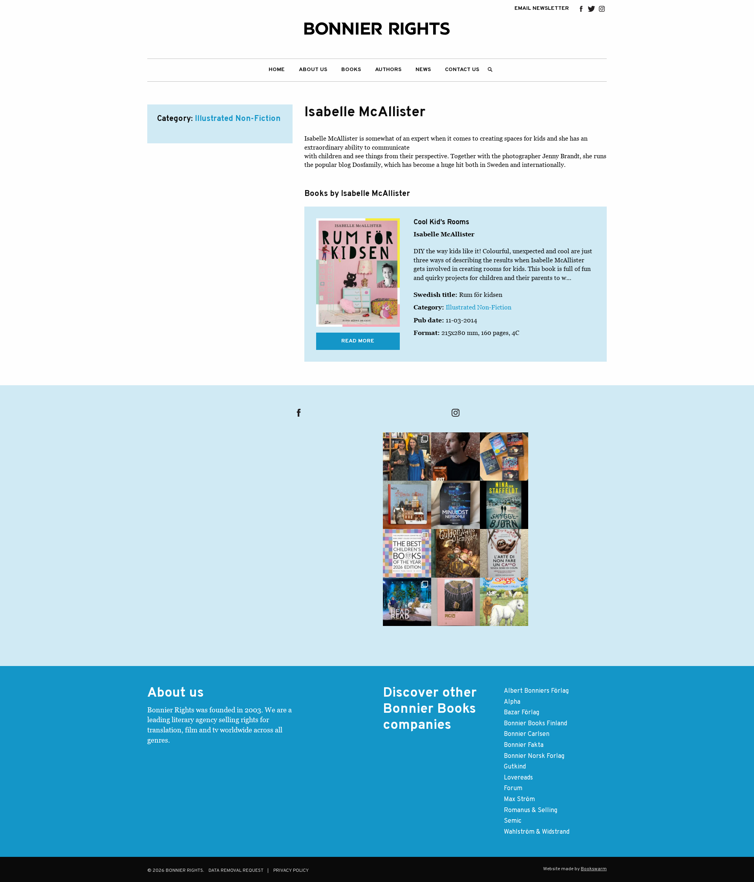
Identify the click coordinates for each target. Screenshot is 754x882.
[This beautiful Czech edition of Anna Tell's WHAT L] (455, 505)
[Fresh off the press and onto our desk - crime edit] (504, 456)
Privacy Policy (291, 870)
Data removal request (236, 870)
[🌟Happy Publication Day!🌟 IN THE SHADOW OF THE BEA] (504, 505)
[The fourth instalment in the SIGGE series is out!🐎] (504, 602)
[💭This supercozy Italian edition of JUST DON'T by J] (504, 553)
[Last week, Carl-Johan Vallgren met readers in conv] (407, 602)
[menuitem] (277, 70)
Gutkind (515, 767)
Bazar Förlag (521, 713)
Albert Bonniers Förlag (536, 691)
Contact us (462, 69)
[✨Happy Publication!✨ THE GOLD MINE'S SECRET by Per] (455, 553)
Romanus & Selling (530, 810)
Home (277, 69)
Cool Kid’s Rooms (441, 222)
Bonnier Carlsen (526, 734)
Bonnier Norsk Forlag (534, 756)
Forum (513, 788)
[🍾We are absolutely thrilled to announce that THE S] (407, 553)
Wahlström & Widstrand (536, 832)
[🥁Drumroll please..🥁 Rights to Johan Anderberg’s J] (455, 456)
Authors (388, 69)
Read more (357, 341)
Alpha (512, 702)
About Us (313, 69)
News (423, 69)
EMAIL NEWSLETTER (541, 8)
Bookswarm (594, 869)
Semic (513, 821)
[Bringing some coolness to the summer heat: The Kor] (407, 505)
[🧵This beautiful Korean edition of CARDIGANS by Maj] (455, 602)
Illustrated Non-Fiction (237, 119)
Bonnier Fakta (524, 745)
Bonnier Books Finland (535, 724)
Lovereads (518, 778)
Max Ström (519, 799)
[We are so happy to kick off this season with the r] (407, 456)
